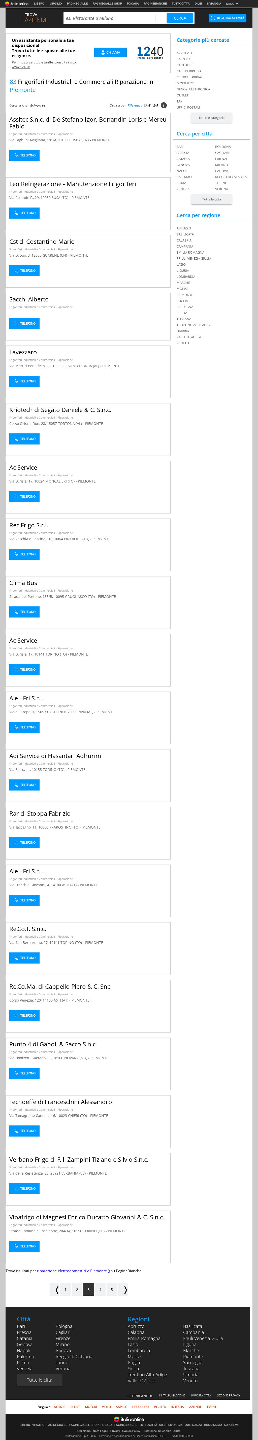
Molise (134, 1356)
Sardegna (193, 1362)
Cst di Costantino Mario (42, 241)
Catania (183, 158)
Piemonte (193, 1356)
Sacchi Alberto (29, 299)
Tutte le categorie (211, 117)
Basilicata (192, 1326)
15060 (57, 365)
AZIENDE (195, 1407)
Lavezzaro (23, 352)
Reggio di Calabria (231, 177)
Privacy (115, 1430)
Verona (221, 189)
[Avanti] (123, 1289)
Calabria (136, 1332)
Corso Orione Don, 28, (28, 423)
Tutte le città (211, 199)
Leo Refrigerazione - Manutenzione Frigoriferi (72, 184)
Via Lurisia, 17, (21, 481)
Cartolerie (186, 65)
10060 (43, 827)
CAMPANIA (185, 246)
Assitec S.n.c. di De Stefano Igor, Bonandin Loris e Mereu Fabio (88, 122)
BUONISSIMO (213, 1425)
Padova (221, 170)
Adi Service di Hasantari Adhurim (55, 755)
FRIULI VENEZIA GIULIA (194, 258)
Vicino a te (37, 105)
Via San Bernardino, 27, (29, 942)
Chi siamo (84, 1430)
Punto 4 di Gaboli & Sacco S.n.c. (53, 1044)
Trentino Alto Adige (147, 1375)
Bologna (223, 146)
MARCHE (183, 282)
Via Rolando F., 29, (25, 197)
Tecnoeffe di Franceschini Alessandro (60, 1102)
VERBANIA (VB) (74, 1173)
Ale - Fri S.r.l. (26, 698)
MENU (230, 3)
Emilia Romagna (144, 1338)
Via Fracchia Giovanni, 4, (30, 884)
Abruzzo (136, 1326)
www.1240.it (21, 66)
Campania (193, 1332)
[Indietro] (54, 1289)
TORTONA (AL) (70, 423)
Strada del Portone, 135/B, (31, 596)
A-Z (148, 105)
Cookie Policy (131, 1430)
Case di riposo (189, 71)
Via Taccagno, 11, (23, 827)
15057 (52, 423)
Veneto (190, 1381)
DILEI (198, 3)
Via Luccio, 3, (20, 255)
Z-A (155, 105)
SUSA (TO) (60, 197)
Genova (183, 164)
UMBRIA (183, 331)
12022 (63, 140)
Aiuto (177, 1430)
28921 (55, 1173)
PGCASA (133, 3)
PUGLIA (182, 300)
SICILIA (182, 313)
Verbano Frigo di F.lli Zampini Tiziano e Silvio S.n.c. (78, 1159)
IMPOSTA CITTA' (201, 1395)
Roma (181, 183)
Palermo (184, 177)
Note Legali (100, 1430)
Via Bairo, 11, (20, 769)
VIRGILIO (56, 3)
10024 (39, 481)
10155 (37, 769)
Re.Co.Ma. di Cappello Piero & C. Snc (59, 986)
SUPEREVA (231, 1425)
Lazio (133, 1344)
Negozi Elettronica (193, 89)
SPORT (75, 1407)
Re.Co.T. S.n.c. (27, 928)
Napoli (182, 170)
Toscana (191, 1368)
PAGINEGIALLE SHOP (107, 3)
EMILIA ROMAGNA (190, 252)
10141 (39, 654)
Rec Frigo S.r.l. (28, 525)
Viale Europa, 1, (22, 711)
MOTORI (91, 1407)
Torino (221, 183)
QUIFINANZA (193, 1425)
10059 (46, 197)
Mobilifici (185, 83)
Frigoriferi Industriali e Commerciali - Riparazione (41, 134)
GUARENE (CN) (55, 255)
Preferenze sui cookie (157, 1430)
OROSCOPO (140, 1407)
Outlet (182, 95)
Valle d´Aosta (141, 1381)
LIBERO (39, 3)
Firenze (221, 158)
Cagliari (222, 152)
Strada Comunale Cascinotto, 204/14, (40, 1230)
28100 (58, 1057)
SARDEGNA (185, 306)
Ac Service (23, 467)
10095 (59, 596)
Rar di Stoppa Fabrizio (40, 813)
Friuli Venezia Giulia (203, 1338)
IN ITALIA (177, 1407)
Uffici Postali (188, 107)
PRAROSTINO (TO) (64, 827)
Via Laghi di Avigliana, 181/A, (33, 140)
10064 (58, 538)
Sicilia (133, 1368)
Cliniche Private (190, 77)
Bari (180, 146)
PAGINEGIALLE (77, 3)
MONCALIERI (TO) (60, 481)
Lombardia (139, 1350)
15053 (41, 711)
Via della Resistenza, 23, (29, 1173)
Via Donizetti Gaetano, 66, (31, 1057)
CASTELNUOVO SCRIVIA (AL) (70, 711)
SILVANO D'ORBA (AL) (81, 365)
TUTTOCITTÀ (181, 3)
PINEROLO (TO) (77, 538)
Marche (191, 1350)
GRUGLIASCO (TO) (80, 596)
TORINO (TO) (56, 654)
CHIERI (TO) (78, 1115)
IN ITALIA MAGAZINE (172, 1395)
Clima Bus (23, 582)
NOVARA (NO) (76, 1057)
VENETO (183, 343)
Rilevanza (135, 105)
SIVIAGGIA (214, 3)
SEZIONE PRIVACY (228, 1395)
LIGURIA (183, 270)
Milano (221, 164)
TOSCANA (184, 319)
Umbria (191, 1375)
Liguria (190, 1344)
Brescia (183, 152)
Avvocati (184, 53)
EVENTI (212, 1407)
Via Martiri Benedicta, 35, (30, 365)
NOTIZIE (59, 1407)
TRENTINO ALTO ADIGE (194, 325)
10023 (62, 1115)
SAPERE (121, 1407)
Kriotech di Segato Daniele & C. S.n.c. (60, 409)
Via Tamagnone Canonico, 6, (33, 1115)
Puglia (134, 1362)
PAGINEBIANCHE (155, 3)
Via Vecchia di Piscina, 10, (31, 538)
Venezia (183, 189)
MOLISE (182, 288)
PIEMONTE (101, 140)
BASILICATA (185, 234)
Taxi (180, 101)
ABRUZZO (184, 228)
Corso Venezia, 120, (26, 1000)
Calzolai (184, 59)
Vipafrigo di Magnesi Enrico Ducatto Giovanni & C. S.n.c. (86, 1217)
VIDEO (106, 1407)
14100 (56, 884)
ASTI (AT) (70, 884)
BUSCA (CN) (79, 140)
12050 (36, 255)
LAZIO (181, 264)
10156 (77, 1230)
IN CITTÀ (160, 1407)
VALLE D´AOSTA (189, 337)
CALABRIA (184, 240)
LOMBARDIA (186, 276)
